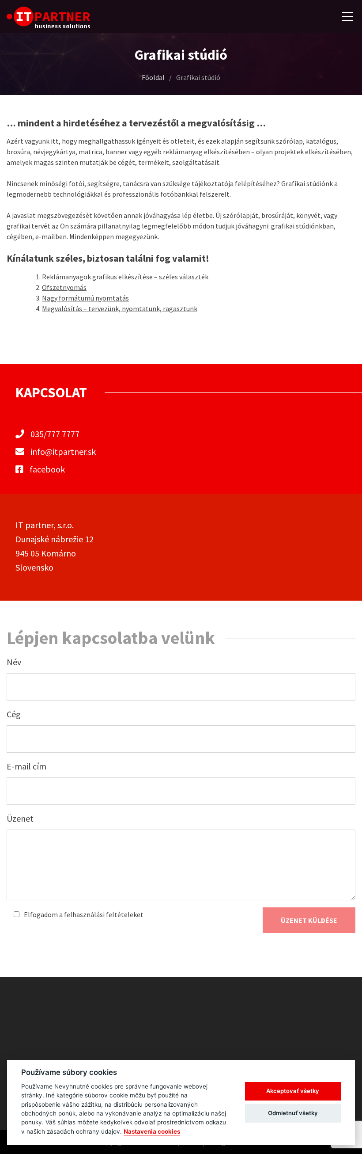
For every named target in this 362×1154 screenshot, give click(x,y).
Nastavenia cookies (152, 1131)
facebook (46, 469)
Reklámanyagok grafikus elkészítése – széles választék (125, 276)
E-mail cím (26, 766)
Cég (14, 714)
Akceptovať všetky (292, 1090)
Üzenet (20, 818)
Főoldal (153, 77)
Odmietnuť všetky (293, 1112)
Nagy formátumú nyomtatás (85, 297)
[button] (347, 17)
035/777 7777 (54, 433)
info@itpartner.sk (63, 451)
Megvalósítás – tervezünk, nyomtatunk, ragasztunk (119, 308)
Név (14, 661)
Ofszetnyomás (64, 287)
